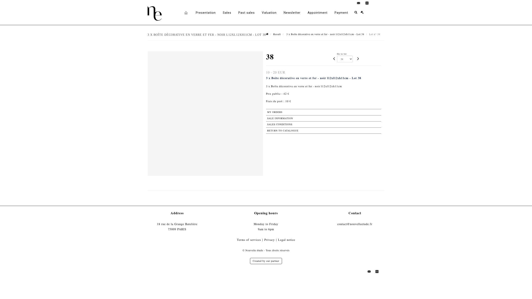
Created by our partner (266, 260)
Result (277, 34)
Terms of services (249, 240)
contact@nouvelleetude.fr (354, 224)
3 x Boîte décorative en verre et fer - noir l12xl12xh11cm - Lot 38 (325, 34)
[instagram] (367, 3)
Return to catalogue (282, 130)
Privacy (269, 240)
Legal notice (286, 240)
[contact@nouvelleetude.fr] (359, 3)
